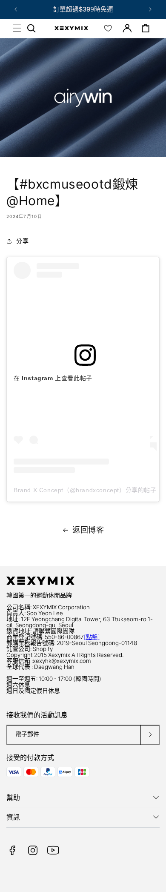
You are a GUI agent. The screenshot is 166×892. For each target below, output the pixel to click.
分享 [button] (22, 240)
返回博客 (88, 529)
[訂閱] (149, 735)
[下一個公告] (150, 9)
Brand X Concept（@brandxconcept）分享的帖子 (85, 490)
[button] (17, 28)
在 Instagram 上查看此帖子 (53, 378)
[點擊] (92, 637)
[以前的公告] (15, 9)
